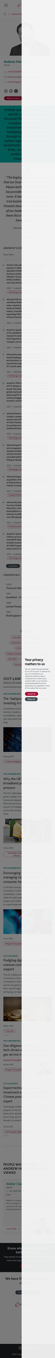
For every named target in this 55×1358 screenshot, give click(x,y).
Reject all (31, 699)
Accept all (32, 694)
